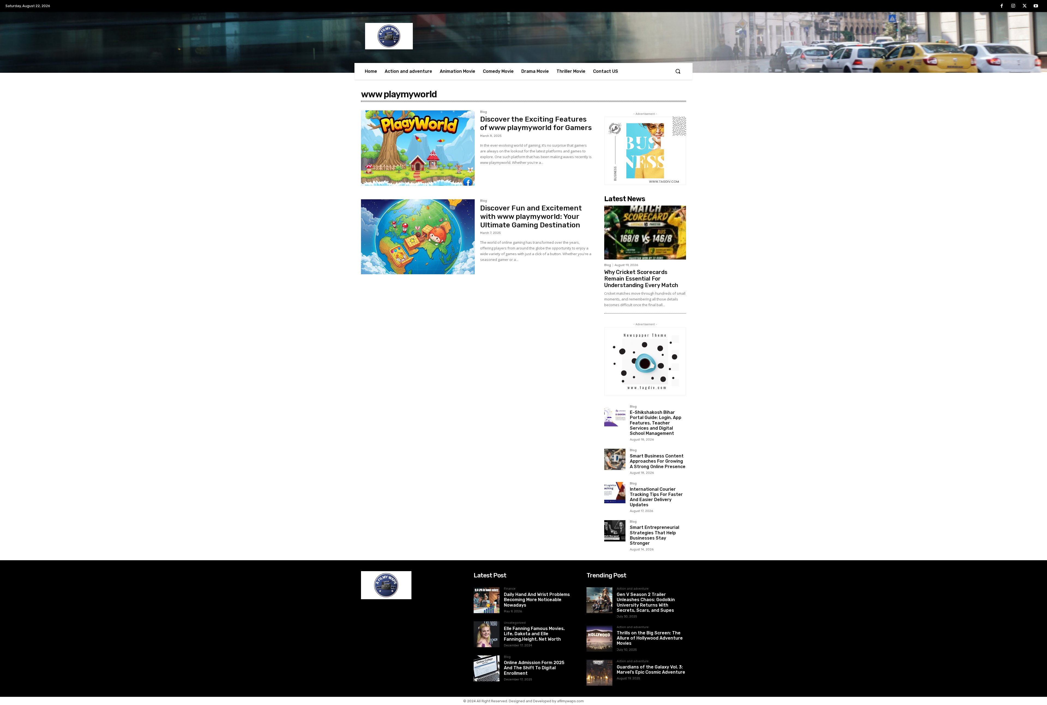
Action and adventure (633, 588)
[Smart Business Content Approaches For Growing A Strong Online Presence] (614, 459)
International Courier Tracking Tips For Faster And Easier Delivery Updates (656, 497)
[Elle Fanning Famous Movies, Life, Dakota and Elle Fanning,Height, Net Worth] (487, 634)
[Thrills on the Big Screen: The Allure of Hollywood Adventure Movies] (599, 639)
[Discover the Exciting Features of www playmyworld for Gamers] (418, 148)
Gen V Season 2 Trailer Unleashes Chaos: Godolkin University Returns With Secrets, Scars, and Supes (646, 602)
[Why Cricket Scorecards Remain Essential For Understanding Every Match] (645, 233)
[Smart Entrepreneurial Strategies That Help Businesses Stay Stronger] (614, 530)
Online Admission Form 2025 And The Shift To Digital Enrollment (534, 668)
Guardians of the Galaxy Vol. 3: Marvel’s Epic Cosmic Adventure (651, 669)
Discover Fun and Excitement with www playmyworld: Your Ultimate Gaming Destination (531, 216)
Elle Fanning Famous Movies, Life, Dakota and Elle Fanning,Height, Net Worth (534, 633)
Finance (510, 588)
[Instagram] (1013, 6)
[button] (678, 71)
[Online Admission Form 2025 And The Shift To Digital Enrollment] (487, 668)
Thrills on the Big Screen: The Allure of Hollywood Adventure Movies (650, 638)
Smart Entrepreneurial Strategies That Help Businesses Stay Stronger (654, 535)
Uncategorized (515, 623)
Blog (483, 112)
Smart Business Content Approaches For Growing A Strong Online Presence (657, 461)
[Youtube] (1036, 6)
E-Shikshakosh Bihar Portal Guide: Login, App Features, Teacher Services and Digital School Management (655, 423)
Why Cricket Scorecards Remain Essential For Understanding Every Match (641, 278)
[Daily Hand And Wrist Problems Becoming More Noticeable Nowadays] (487, 600)
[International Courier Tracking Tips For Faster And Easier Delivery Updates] (614, 492)
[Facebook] (1002, 6)
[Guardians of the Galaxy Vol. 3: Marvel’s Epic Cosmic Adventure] (599, 673)
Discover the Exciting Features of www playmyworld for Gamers (536, 123)
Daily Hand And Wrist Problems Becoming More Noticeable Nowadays (537, 599)
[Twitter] (1024, 6)
